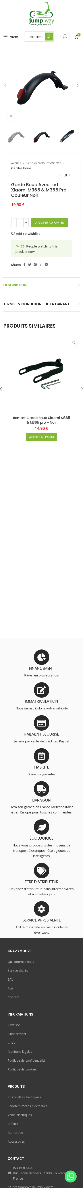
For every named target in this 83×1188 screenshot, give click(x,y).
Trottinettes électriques (24, 1097)
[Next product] (70, 175)
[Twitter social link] (30, 264)
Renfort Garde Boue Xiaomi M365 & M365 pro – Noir (41, 420)
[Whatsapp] (71, 1176)
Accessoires (16, 1141)
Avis (11, 988)
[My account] (65, 36)
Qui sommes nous (21, 962)
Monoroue (15, 1132)
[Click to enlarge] (11, 116)
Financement (17, 1034)
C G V (11, 1043)
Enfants (13, 1124)
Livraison (14, 1025)
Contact (13, 997)
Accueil (16, 163)
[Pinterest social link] (35, 264)
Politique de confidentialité (27, 1060)
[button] (41, 437)
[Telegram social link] (46, 264)
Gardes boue (21, 168)
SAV (10, 979)
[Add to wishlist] (73, 343)
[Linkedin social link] (41, 264)
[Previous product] (61, 175)
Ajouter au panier (49, 222)
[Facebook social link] (24, 264)
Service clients (18, 970)
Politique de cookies (22, 1069)
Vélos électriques (20, 1115)
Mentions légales (20, 1051)
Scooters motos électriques (27, 1106)
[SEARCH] (49, 37)
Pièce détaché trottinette (43, 163)
